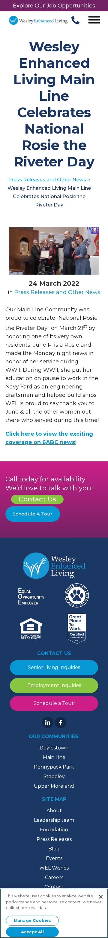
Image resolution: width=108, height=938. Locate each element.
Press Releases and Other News (57, 292)
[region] (54, 913)
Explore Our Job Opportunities (54, 5)
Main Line (54, 757)
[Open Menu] (94, 20)
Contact (54, 887)
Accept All (32, 931)
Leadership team (54, 820)
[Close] (100, 896)
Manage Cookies (32, 920)
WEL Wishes (54, 868)
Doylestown (54, 748)
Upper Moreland (54, 786)
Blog (54, 849)
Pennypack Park (54, 767)
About (54, 810)
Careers (54, 877)
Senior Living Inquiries (54, 667)
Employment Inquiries (54, 685)
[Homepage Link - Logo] (38, 20)
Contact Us (37, 499)
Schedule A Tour (32, 514)
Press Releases (54, 839)
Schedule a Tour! (54, 703)
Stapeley (54, 776)
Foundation (54, 830)
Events (54, 858)
